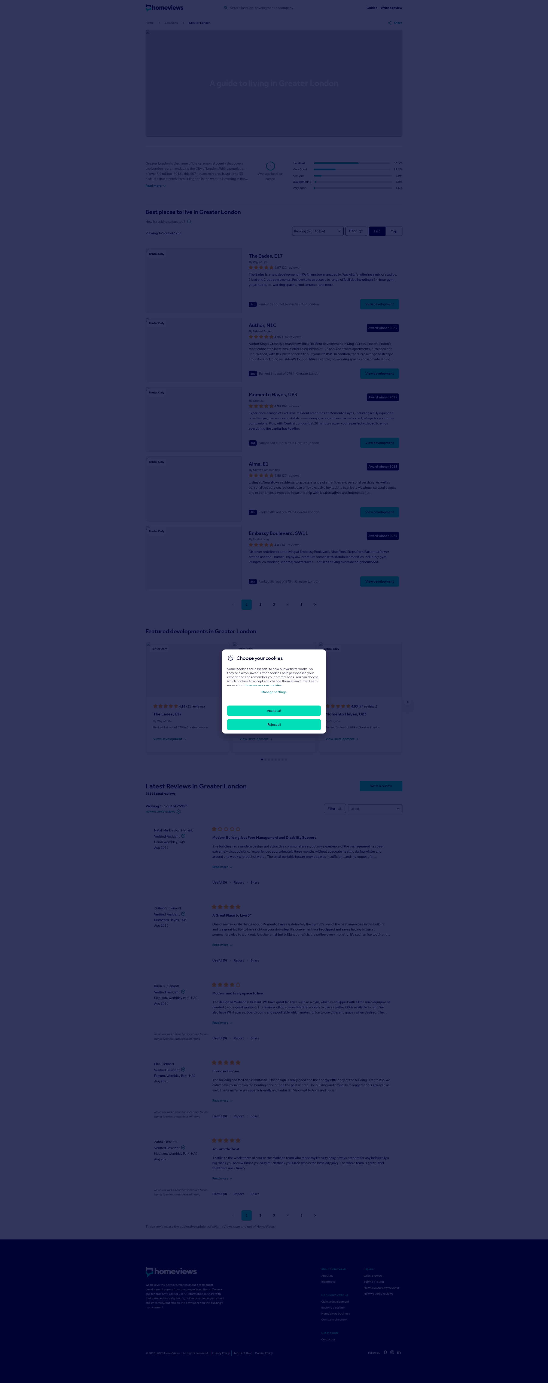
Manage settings (274, 692)
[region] (274, 692)
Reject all (274, 725)
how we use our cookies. (264, 685)
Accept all (274, 711)
